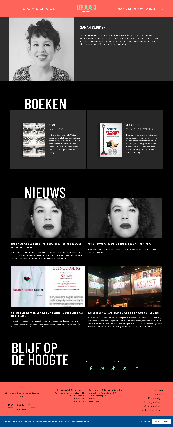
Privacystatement (154, 402)
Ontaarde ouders (134, 124)
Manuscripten (156, 398)
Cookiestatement (154, 406)
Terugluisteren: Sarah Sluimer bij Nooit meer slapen (119, 244)
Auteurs (50, 8)
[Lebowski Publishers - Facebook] (91, 368)
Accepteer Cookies (162, 422)
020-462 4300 (77, 401)
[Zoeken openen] (161, 9)
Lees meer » (60, 258)
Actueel (27, 8)
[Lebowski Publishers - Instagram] (102, 368)
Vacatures (158, 394)
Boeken (40, 8)
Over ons (139, 8)
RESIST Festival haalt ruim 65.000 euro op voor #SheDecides (123, 312)
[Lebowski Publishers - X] (124, 368)
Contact (150, 8)
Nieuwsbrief (125, 8)
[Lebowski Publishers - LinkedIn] (136, 368)
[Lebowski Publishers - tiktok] (113, 368)
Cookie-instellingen (152, 410)
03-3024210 (94, 401)
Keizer (52, 124)
